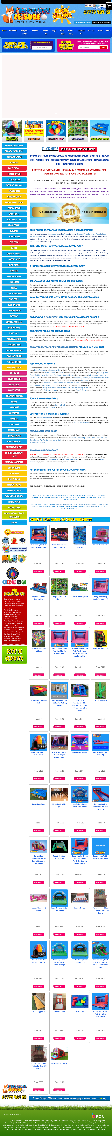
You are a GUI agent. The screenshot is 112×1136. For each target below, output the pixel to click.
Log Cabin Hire (14, 276)
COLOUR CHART (14, 378)
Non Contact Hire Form (36, 1121)
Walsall (98, 234)
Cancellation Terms (37, 1123)
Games (14, 248)
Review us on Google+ (97, 1129)
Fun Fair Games (45, 440)
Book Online (14, 467)
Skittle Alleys (14, 179)
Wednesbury (83, 504)
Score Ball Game (80, 908)
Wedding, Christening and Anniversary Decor (72, 387)
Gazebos (85, 377)
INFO (107, 30)
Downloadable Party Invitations (14, 515)
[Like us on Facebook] (4, 582)
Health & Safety (14, 490)
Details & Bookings (38, 571)
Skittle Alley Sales (14, 462)
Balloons (14, 373)
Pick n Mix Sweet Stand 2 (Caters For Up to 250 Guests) (38, 1066)
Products (13, 30)
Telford (101, 504)
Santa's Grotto (81, 390)
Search (103, 47)
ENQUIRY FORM (24, 32)
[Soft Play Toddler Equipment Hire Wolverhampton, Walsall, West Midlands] (78, 131)
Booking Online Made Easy (44, 450)
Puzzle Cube (80, 1012)
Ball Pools (14, 213)
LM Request (26, 1123)
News (100, 30)
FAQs (54, 30)
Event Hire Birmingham (51, 1129)
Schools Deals (60, 405)
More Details (100, 882)
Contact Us (81, 32)
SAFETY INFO (71, 32)
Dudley (104, 234)
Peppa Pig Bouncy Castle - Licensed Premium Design (59, 962)
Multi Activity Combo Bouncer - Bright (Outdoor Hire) (59, 754)
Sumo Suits (14, 333)
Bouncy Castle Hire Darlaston (72, 1127)
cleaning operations (44, 418)
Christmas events (50, 390)
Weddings (14, 407)
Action (14, 522)
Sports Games (14, 327)
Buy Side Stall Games (38, 442)
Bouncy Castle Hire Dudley (53, 1127)
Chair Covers (14, 225)
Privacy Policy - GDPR (88, 1121)
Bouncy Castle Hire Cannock (35, 1127)
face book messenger (70, 459)
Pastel (14, 287)
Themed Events (14, 435)
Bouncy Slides (68, 375)
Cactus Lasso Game (100, 700)
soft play (65, 234)
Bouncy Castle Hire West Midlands (62, 1125)
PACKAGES (14, 162)
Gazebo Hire (14, 259)
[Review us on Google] (9, 582)
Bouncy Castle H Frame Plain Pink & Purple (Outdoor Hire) (59, 651)
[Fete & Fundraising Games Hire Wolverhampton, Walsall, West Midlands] (100, 131)
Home (4, 30)
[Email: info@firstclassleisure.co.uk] (101, 22)
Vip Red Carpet (14, 361)
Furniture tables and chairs (99, 377)
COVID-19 (19, 1121)
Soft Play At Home (14, 185)
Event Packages (40, 370)
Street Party (49, 1121)
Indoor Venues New (14, 496)
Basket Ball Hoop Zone (100, 648)
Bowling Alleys (14, 219)
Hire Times (61, 32)
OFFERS (91, 30)
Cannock (80, 234)
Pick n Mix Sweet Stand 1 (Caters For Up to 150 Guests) (100, 910)
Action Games (14, 208)
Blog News (11, 1121)
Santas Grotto (14, 310)
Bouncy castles (53, 234)
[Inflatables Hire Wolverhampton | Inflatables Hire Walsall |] (12, 131)
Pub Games (47, 385)
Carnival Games (14, 156)
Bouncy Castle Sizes (14, 151)
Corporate (14, 413)
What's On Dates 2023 (61, 1121)
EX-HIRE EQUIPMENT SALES (14, 454)
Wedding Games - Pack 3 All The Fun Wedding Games (59, 702)
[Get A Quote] (14, 655)
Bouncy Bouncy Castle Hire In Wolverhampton (54, 347)
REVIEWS (35, 30)
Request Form (20, 1127)
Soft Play (14, 316)
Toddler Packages (14, 350)
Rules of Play (89, 1123)
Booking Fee (66, 1123)
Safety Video (14, 502)
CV (88, 1129)
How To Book (14, 479)
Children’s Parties (14, 396)
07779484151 (53, 459)
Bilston (76, 504)
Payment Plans (14, 484)
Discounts (14, 473)
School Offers (14, 174)
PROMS (14, 401)
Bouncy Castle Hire (14, 145)
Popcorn (67, 383)
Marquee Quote (14, 196)
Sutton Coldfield (36, 236)
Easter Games (14, 430)
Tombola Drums (14, 356)
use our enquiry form (81, 423)
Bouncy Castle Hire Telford (34, 1129)
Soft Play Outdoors (78, 1123)
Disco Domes (14, 236)
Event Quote (14, 191)
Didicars (14, 230)
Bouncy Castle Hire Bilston (23, 1125)
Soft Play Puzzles (14, 322)
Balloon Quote (14, 367)
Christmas (14, 424)
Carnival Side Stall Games (43, 431)
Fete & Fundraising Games (81, 437)
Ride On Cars (14, 304)
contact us (51, 407)
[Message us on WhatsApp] (23, 582)
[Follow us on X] (19, 582)
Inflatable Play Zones (54, 375)
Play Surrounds (14, 293)
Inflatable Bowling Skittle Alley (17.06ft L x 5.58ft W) (100, 806)
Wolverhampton (89, 234)
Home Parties (14, 265)
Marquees (14, 282)
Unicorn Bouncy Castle (80, 752)
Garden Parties (14, 253)
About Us (45, 32)
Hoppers (14, 270)
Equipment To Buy (14, 447)
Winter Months (14, 441)
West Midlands (92, 506)
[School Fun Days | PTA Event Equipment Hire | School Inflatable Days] (34, 131)
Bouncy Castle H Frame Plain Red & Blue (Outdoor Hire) (100, 1014)
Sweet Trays (74, 383)
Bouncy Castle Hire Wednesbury (85, 1125)
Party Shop (14, 384)
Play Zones (14, 299)
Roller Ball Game (59, 1012)
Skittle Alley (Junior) (39, 1012)
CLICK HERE (50, 148)
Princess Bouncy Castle (100, 545)
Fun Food (14, 242)
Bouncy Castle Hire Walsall (41, 1125)
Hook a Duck (56, 440)
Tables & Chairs (14, 339)
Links (80, 1129)
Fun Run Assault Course (59, 1063)
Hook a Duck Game (38, 804)
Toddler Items (14, 344)
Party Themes (14, 168)
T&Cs (59, 1123)
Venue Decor (14, 390)
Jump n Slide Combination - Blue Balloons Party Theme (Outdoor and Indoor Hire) (80, 705)
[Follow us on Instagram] (14, 582)
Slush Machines (57, 383)
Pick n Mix (47, 383)
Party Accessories (49, 387)
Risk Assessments (50, 1123)
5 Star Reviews (51, 317)
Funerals (14, 418)
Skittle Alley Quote (14, 202)
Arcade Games (14, 507)
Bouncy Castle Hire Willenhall (93, 1127)
